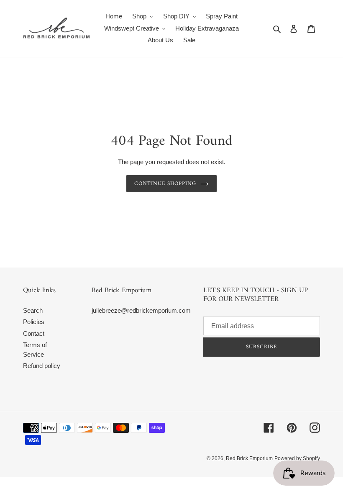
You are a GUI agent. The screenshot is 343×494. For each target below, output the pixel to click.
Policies (33, 321)
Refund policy (41, 365)
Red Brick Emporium (249, 458)
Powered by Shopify (297, 458)
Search (33, 310)
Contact (33, 333)
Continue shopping (165, 183)
